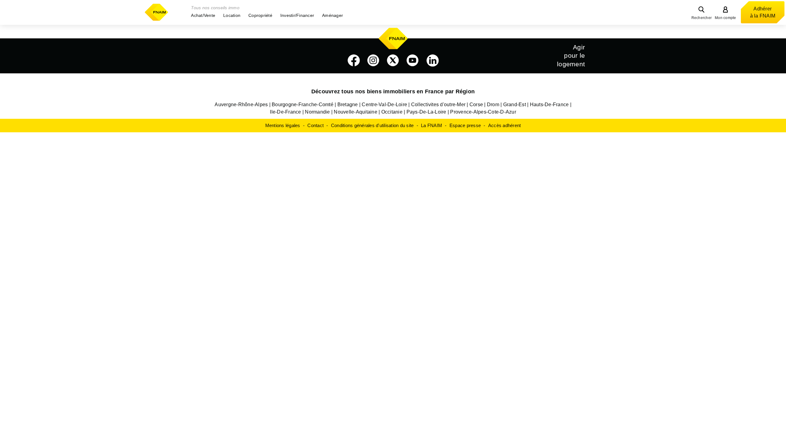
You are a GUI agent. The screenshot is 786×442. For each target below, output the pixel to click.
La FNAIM (431, 125)
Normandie (317, 111)
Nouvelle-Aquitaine (355, 111)
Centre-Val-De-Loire (384, 104)
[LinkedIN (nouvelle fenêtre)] (432, 60)
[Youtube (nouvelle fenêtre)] (412, 60)
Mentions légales (282, 125)
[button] (203, 15)
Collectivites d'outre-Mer (438, 104)
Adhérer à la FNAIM (763, 12)
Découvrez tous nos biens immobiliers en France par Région (393, 91)
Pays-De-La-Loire (426, 111)
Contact (315, 125)
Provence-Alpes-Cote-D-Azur (483, 111)
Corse (476, 104)
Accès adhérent (504, 125)
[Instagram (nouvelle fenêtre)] (373, 60)
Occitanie (392, 111)
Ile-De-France (285, 111)
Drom (493, 104)
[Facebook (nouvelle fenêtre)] (353, 60)
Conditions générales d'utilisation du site (372, 125)
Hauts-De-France (549, 104)
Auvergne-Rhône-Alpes (241, 104)
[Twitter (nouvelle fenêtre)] (393, 60)
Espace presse (465, 125)
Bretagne (347, 104)
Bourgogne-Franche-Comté (302, 104)
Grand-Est (514, 104)
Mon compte (725, 18)
